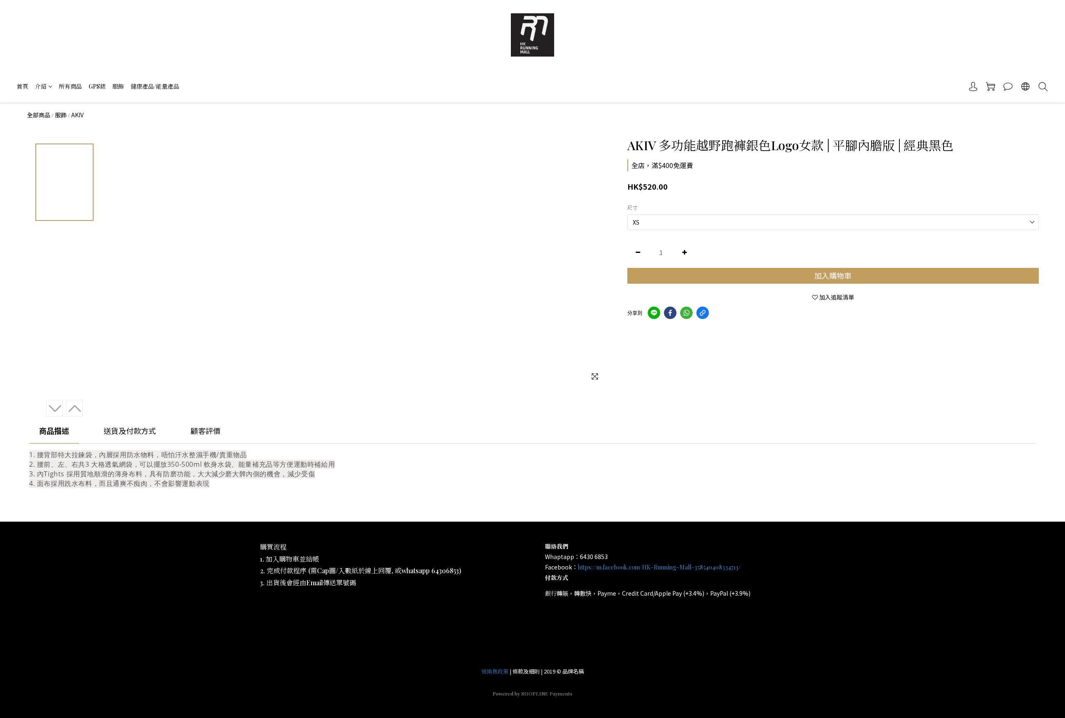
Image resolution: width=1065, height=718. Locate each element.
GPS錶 (97, 86)
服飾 (118, 86)
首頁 (22, 86)
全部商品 (38, 115)
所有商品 (70, 86)
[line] (654, 313)
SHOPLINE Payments (546, 693)
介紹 (41, 86)
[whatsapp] (686, 313)
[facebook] (670, 313)
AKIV (77, 115)
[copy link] (702, 313)
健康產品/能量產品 (155, 86)
